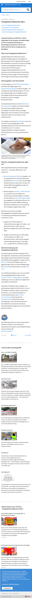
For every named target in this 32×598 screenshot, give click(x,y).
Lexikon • (4, 15)
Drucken (14, 335)
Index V (8, 15)
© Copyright (28, 335)
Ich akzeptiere (7, 588)
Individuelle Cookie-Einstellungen (10, 584)
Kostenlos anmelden (21, 1)
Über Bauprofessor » (7, 331)
